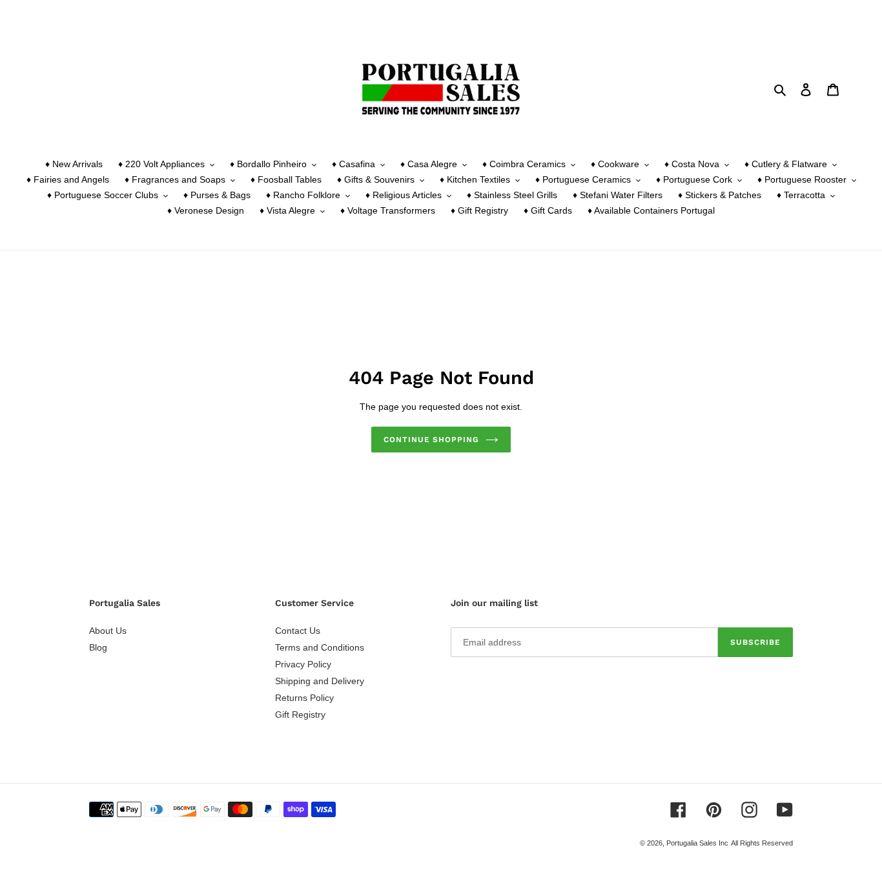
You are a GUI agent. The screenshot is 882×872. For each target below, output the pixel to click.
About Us (108, 630)
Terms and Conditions (319, 647)
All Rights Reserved (762, 843)
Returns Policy (304, 698)
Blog (98, 647)
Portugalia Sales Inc (697, 843)
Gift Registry (300, 714)
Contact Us (297, 630)
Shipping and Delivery (319, 681)
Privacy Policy (303, 664)
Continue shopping (431, 439)
